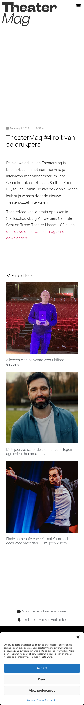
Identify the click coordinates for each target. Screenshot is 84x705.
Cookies (31, 700)
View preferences (42, 690)
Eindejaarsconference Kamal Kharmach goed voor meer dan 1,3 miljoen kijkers (37, 541)
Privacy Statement (46, 700)
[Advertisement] (42, 76)
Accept (42, 668)
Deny (42, 679)
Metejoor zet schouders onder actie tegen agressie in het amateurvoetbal (39, 451)
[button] (78, 637)
